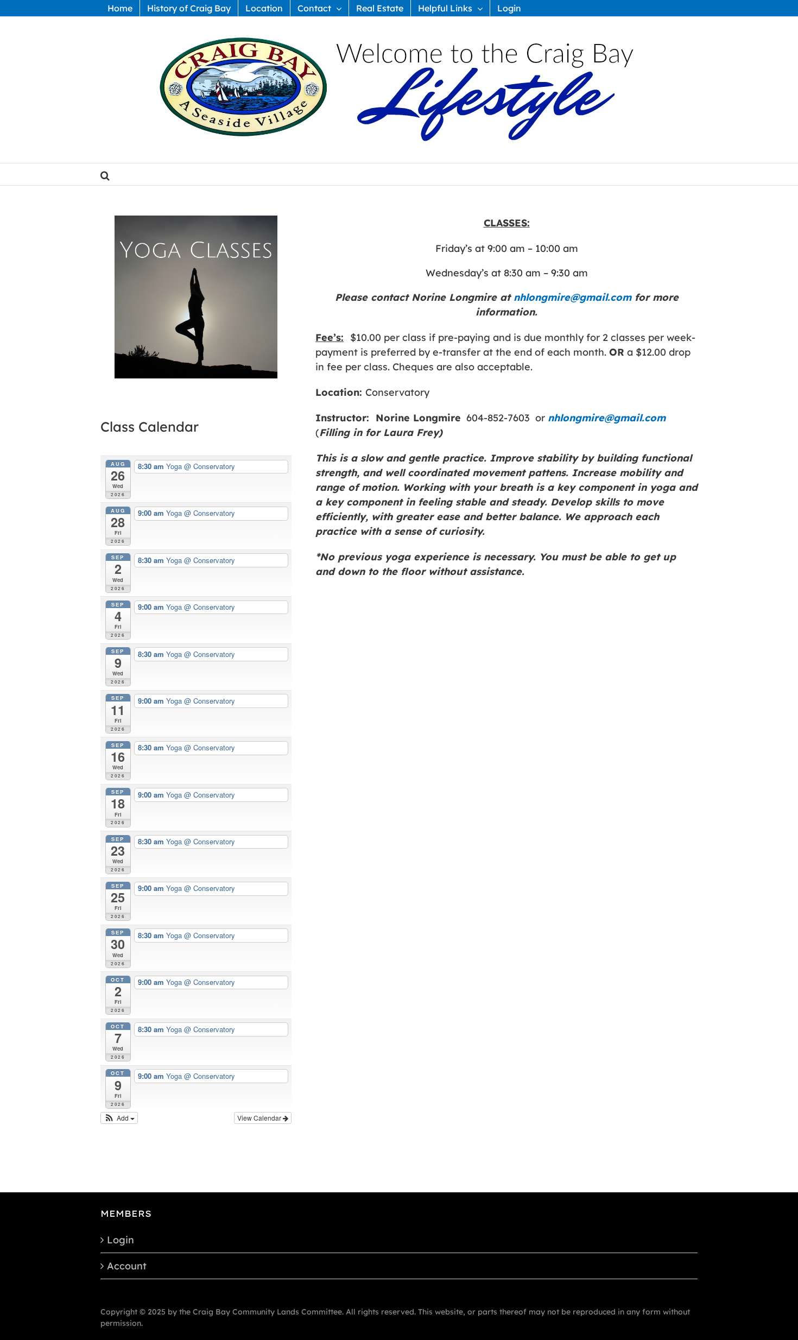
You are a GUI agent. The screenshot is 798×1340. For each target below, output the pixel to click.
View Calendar (260, 1117)
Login (120, 1240)
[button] (104, 174)
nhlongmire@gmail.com (572, 297)
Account (127, 1266)
